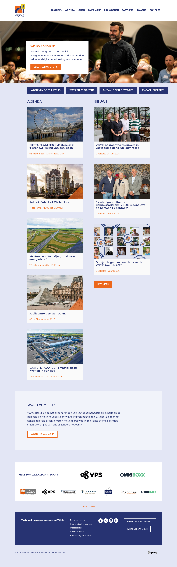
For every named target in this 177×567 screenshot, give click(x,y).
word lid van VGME (137, 529)
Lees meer (122, 132)
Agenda (70, 10)
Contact (155, 10)
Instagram (111, 520)
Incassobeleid (76, 528)
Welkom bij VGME (42, 46)
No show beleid (77, 532)
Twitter (105, 520)
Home (46, 10)
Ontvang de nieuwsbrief (118, 90)
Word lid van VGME (42, 434)
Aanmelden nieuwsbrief (140, 521)
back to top (88, 506)
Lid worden (111, 10)
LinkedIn (116, 520)
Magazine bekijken (153, 90)
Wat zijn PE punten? (81, 90)
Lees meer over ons (46, 67)
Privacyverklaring (78, 520)
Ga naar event (55, 132)
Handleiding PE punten (80, 536)
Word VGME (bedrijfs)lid (46, 90)
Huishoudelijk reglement (81, 524)
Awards (141, 10)
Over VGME (94, 10)
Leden (81, 10)
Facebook (100, 520)
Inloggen (56, 10)
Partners (127, 10)
